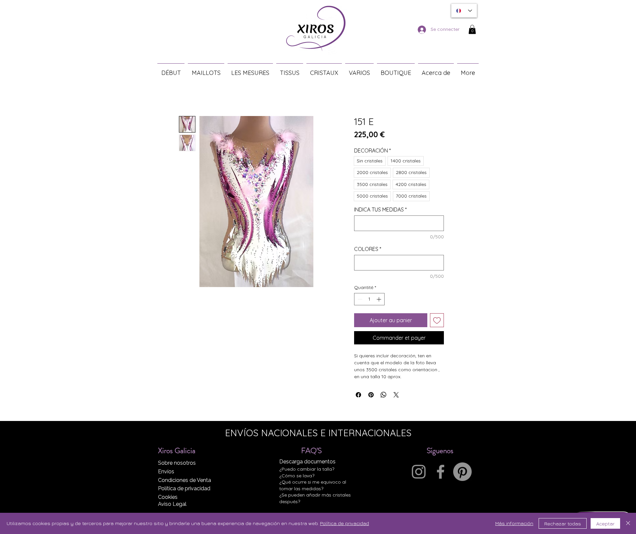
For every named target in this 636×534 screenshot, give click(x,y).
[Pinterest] (462, 471)
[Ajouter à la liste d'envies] (437, 320)
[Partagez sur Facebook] (358, 395)
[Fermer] (628, 523)
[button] (472, 29)
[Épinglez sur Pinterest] (371, 395)
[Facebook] (440, 471)
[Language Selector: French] (464, 11)
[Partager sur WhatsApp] (384, 395)
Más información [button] (514, 523)
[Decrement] (359, 299)
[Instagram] (418, 471)
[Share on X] (396, 395)
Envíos (166, 471)
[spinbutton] (369, 299)
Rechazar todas (562, 523)
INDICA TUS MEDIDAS (380, 209)
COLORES (367, 249)
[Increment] (379, 299)
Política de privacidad (184, 488)
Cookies (168, 497)
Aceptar (605, 523)
